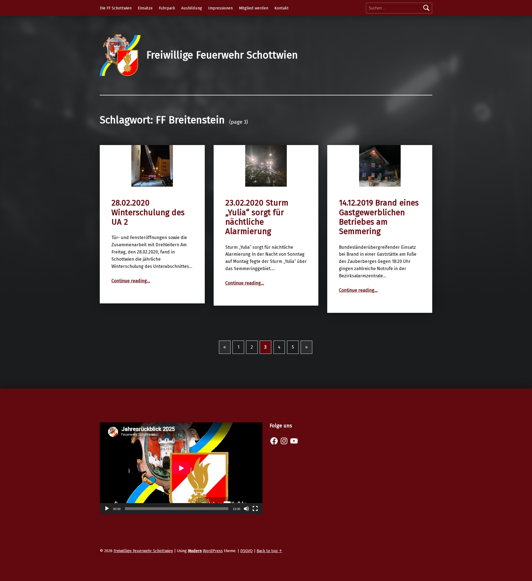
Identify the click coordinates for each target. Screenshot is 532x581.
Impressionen (220, 8)
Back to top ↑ (269, 550)
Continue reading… (130, 280)
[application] (181, 468)
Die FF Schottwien (116, 8)
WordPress (213, 550)
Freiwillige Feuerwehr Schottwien (222, 55)
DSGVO (246, 550)
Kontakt (281, 8)
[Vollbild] (255, 508)
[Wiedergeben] (107, 508)
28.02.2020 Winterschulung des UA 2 (148, 212)
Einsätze (145, 8)
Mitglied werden (253, 8)
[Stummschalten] (246, 508)
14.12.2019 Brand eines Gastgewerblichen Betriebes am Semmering (379, 217)
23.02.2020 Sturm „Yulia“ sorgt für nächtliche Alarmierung (256, 217)
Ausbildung (191, 8)
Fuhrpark (167, 8)
